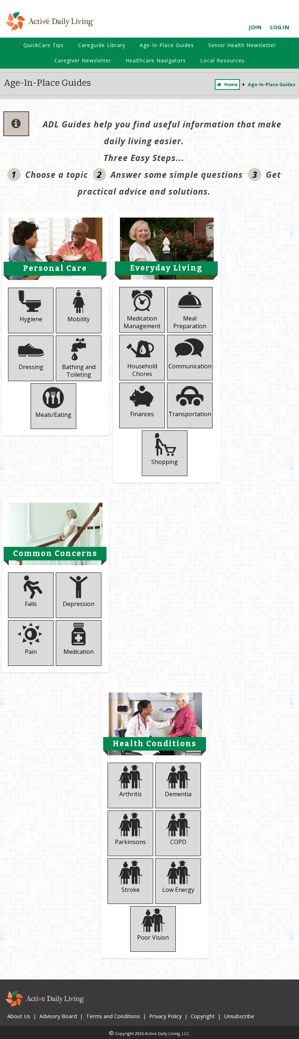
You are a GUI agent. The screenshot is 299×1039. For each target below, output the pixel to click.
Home (231, 84)
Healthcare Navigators (155, 60)
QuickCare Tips (43, 45)
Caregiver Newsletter (82, 60)
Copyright (203, 1016)
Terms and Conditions (113, 1016)
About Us (18, 1016)
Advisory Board (58, 1016)
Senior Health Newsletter (242, 45)
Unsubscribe (239, 1016)
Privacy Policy (165, 1016)
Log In (279, 27)
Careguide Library (101, 45)
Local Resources (222, 60)
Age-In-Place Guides (167, 45)
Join (255, 27)
